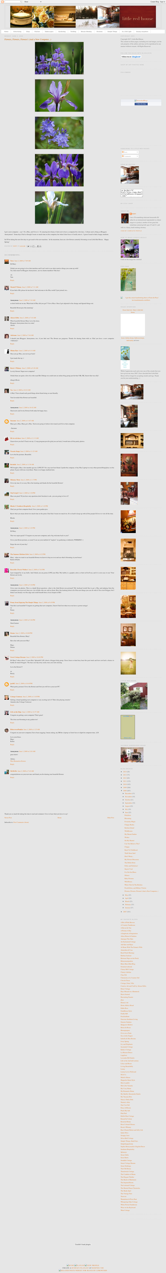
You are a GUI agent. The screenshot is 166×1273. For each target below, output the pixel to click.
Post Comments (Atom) (21, 822)
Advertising (17, 31)
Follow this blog (141, 104)
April (127, 898)
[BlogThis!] (33, 246)
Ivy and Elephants (127, 1044)
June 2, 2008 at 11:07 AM (25, 421)
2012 (125, 778)
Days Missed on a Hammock (130, 991)
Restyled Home (126, 1122)
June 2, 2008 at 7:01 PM (37, 569)
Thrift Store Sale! (130, 853)
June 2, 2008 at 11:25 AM (28, 451)
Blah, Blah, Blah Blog (128, 964)
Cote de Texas (125, 980)
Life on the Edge (16, 712)
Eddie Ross (124, 1008)
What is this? (127, 738)
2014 (125, 772)
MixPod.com (98, 1268)
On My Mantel (129, 840)
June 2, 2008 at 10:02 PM (34, 657)
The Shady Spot (126, 1191)
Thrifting (73, 31)
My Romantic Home (127, 1091)
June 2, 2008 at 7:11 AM (30, 287)
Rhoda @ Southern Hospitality (20, 506)
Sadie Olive (124, 1133)
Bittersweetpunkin (127, 961)
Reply (12, 280)
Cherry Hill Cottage (127, 969)
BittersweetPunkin (16, 729)
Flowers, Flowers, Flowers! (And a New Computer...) (141, 891)
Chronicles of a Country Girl (130, 978)
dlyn (122, 1000)
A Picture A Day (126, 931)
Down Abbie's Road (127, 1005)
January (128, 908)
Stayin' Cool (129, 869)
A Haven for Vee (126, 928)
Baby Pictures (129, 878)
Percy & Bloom (126, 1108)
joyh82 (12, 683)
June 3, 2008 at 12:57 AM (30, 712)
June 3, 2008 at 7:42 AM (26, 771)
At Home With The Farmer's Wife (131, 947)
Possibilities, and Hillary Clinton (135, 888)
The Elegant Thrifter (127, 1177)
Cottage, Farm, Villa (127, 983)
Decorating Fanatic (127, 997)
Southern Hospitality (127, 1149)
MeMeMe (13, 771)
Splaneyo (124, 1152)
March (127, 901)
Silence (127, 875)
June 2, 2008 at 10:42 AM (27, 407)
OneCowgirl (14, 493)
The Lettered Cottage (128, 1185)
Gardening (62, 31)
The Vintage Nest (126, 1193)
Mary (134, 213)
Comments (127, 156)
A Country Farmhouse (128, 925)
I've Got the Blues (130, 872)
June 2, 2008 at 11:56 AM (25, 464)
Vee (11, 390)
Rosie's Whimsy (15, 368)
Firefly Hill (124, 1014)
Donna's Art (124, 1002)
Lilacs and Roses (126, 1063)
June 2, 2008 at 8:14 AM (27, 350)
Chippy (127, 847)
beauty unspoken (142, 31)
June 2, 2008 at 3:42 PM (40, 506)
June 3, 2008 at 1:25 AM (32, 729)
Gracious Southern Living (129, 1019)
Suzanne (13, 420)
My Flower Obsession (132, 859)
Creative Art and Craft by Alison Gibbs (133, 986)
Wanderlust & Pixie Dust (129, 1199)
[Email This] (31, 246)
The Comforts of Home (128, 1174)
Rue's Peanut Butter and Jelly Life (132, 1130)
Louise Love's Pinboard (128, 1072)
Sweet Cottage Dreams (18, 657)
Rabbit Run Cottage (127, 1116)
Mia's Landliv (125, 1083)
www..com (127, 716)
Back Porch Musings (127, 953)
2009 (125, 787)
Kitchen (37, 31)
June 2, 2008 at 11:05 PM (31, 696)
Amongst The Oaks (127, 939)
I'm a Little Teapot (127, 1036)
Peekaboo (128, 815)
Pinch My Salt (125, 1110)
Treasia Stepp (15, 451)
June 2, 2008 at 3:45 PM (27, 528)
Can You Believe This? (132, 844)
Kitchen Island (129, 828)
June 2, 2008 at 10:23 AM (22, 390)
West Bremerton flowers (18, 761)
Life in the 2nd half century (130, 1061)
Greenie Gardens (126, 1022)
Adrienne (13, 335)
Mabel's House (125, 1077)
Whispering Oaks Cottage (129, 1202)
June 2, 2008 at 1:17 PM (29, 480)
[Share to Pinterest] (40, 246)
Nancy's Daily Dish (127, 1099)
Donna (12, 633)
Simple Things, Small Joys (129, 1141)
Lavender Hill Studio (128, 1058)
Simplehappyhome (127, 1144)
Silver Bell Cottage (127, 1138)
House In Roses (126, 1027)
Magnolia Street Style (128, 1080)
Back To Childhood (131, 850)
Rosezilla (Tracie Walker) (19, 569)
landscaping (130, 340)
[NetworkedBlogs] (141, 100)
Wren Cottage (125, 1210)
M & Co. (123, 1074)
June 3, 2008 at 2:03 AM (27, 751)
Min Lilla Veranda (127, 1086)
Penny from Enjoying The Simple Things (24, 602)
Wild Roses (128, 882)
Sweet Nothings (126, 1166)
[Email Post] (28, 246)
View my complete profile (131, 231)
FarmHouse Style (126, 1011)
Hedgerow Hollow (127, 1025)
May (126, 895)
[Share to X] (36, 246)
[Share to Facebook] (38, 246)
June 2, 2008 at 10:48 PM (24, 683)
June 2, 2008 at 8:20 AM (30, 368)
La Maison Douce (126, 1052)
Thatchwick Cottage (127, 1171)
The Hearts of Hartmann (128, 1180)
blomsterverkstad (126, 967)
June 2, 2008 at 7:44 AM (25, 335)
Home (6, 31)
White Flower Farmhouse (129, 1205)
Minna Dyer (14, 350)
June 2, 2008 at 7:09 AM (22, 261)
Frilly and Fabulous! (131, 866)
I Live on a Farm (126, 1033)
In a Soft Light (126, 31)
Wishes (127, 837)
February (128, 904)
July (126, 809)
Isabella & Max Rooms (128, 1038)
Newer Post (8, 818)
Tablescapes (49, 31)
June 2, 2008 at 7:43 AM (27, 300)
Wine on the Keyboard (128, 1207)
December (128, 793)
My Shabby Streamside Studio (131, 1094)
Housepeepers (125, 1030)
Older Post (110, 818)
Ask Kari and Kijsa (127, 944)
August (127, 806)
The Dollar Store (130, 863)
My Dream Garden (131, 834)
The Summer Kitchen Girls (19, 554)
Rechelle (13, 464)
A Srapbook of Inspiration (129, 933)
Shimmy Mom (15, 480)
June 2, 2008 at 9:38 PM (27, 585)
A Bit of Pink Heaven (128, 922)
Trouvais (123, 1196)
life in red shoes (15, 438)
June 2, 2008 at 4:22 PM (37, 554)
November (128, 796)
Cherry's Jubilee (126, 972)
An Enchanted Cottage (128, 942)
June (126, 812)
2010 (125, 784)
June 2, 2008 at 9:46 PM (27, 620)
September (128, 803)
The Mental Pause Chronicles (130, 1188)
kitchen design (129, 338)
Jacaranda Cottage (127, 1047)
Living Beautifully (127, 1066)
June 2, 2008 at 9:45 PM (47, 602)
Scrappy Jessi (125, 1135)
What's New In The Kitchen (133, 885)
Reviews (100, 31)
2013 (125, 775)
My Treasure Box (126, 1097)
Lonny (123, 1069)
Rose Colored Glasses (128, 1124)
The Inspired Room (127, 1182)
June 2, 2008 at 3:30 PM (27, 493)
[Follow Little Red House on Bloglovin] (131, 58)
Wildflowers (128, 831)
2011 (125, 781)
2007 (125, 912)
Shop (28, 31)
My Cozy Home (126, 1088)
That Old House (126, 1169)
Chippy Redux (129, 825)
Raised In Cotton (126, 1119)
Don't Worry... (129, 856)
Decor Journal (125, 994)
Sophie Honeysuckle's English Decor (133, 1146)
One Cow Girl (125, 1105)
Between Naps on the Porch (130, 958)
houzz (123, 338)
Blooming (128, 818)
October (128, 800)
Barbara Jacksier (126, 955)
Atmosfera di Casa (127, 950)
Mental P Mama (15, 287)
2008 (125, 790)
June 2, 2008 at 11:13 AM (30, 438)
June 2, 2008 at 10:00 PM (24, 633)
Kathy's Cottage (126, 1050)
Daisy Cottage (125, 989)
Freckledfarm (125, 1016)
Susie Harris (124, 1157)
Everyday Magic (130, 821)
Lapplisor (124, 1055)
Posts (125, 152)
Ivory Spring (125, 1041)
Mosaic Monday (86, 31)
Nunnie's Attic (125, 1102)
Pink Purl (124, 1113)
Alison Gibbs (14, 317)
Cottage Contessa (16, 696)
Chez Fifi (124, 975)
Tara (12, 261)
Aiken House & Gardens (128, 936)
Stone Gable (125, 1155)
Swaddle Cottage (126, 1160)
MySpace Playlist (80, 1268)
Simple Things (112, 31)
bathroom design (139, 338)
